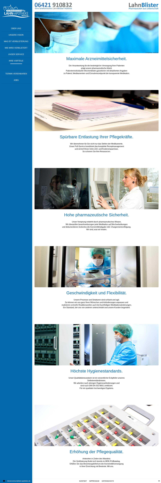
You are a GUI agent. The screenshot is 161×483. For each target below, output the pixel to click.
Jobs (16, 80)
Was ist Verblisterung (16, 41)
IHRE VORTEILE (16, 61)
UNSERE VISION (16, 35)
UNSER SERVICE (16, 54)
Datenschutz (108, 481)
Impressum (94, 481)
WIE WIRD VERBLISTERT (16, 48)
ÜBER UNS (16, 28)
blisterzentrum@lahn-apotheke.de (18, 481)
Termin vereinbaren (16, 74)
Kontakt (83, 481)
